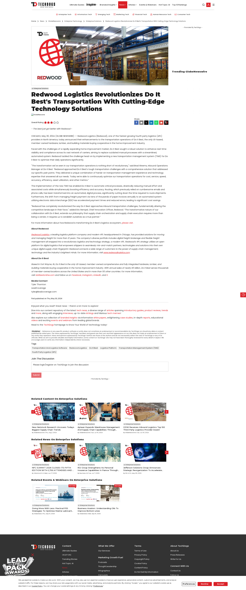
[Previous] (33, 412)
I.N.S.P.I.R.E (66, 554)
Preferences (189, 584)
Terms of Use (140, 550)
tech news (82, 310)
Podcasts (102, 562)
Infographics (104, 570)
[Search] (203, 4)
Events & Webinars (147, 4)
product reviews (153, 310)
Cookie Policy (140, 563)
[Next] (166, 412)
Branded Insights (107, 4)
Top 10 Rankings (179, 4)
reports (146, 317)
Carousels (103, 575)
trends (165, 310)
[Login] (208, 5)
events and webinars (61, 320)
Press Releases (177, 554)
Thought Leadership (107, 566)
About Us (174, 550)
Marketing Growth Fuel (110, 557)
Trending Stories (69, 559)
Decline (204, 584)
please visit (127, 222)
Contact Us (175, 570)
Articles (131, 4)
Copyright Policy (141, 559)
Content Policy (141, 567)
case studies (126, 317)
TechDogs (49, 324)
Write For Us (175, 559)
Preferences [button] (98, 586)
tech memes (113, 313)
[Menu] (213, 4)
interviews (68, 313)
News (121, 4)
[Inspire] (92, 4)
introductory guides (134, 310)
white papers (99, 317)
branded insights (69, 317)
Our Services (104, 550)
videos (34, 320)
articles (110, 310)
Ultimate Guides (77, 4)
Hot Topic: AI (164, 4)
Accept (220, 584)
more (38, 313)
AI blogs (90, 313)
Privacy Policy (140, 554)
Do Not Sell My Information (146, 572)
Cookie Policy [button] (37, 586)
